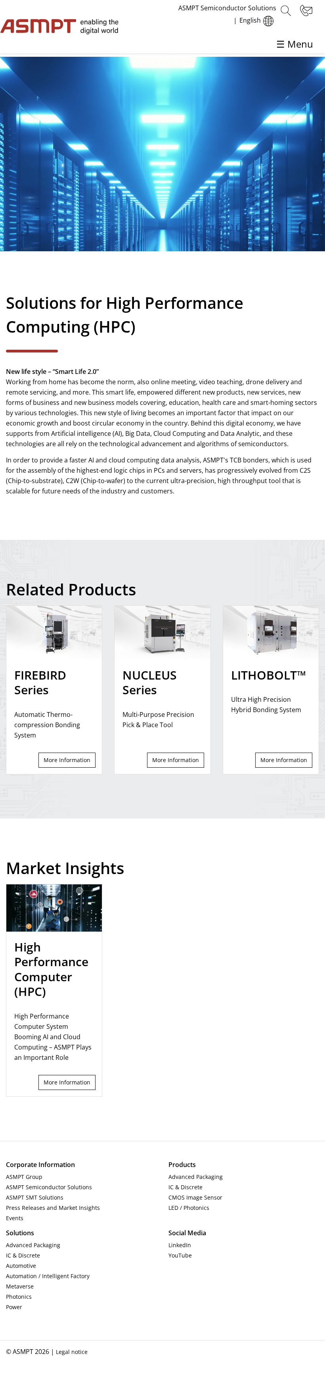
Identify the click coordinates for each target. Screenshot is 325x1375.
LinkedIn (179, 1245)
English (250, 20)
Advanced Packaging (195, 1176)
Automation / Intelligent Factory (48, 1276)
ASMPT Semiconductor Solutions (49, 1187)
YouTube (180, 1255)
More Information (67, 760)
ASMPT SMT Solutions (34, 1197)
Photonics (19, 1296)
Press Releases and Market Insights (53, 1207)
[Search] (285, 11)
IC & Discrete (185, 1187)
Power (14, 1307)
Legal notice (72, 1352)
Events (14, 1218)
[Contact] (305, 11)
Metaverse (20, 1286)
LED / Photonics (188, 1207)
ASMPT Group (24, 1176)
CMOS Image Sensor (195, 1197)
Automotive (21, 1265)
